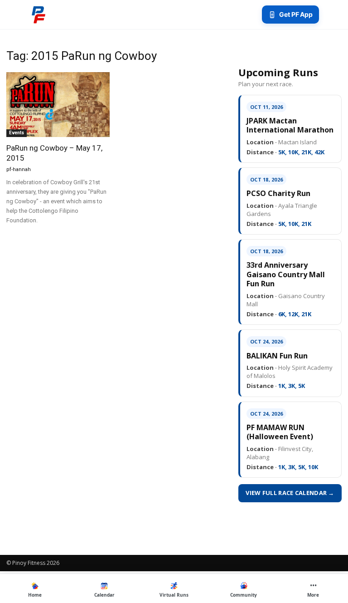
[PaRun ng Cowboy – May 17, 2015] (58, 104)
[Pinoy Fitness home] (38, 14)
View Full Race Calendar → (290, 493)
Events (16, 132)
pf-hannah (18, 169)
